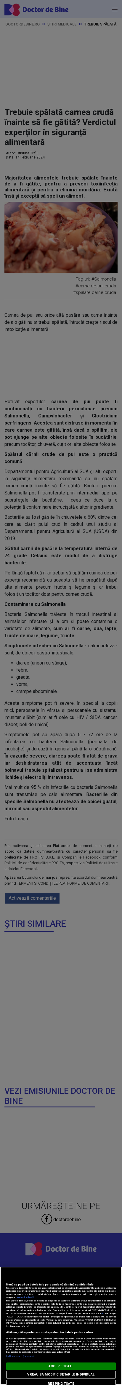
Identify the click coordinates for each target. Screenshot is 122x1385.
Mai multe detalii (25, 1297)
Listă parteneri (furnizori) (20, 1356)
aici (102, 1313)
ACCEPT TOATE (61, 1366)
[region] (61, 1326)
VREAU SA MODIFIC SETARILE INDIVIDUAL (60, 1374)
